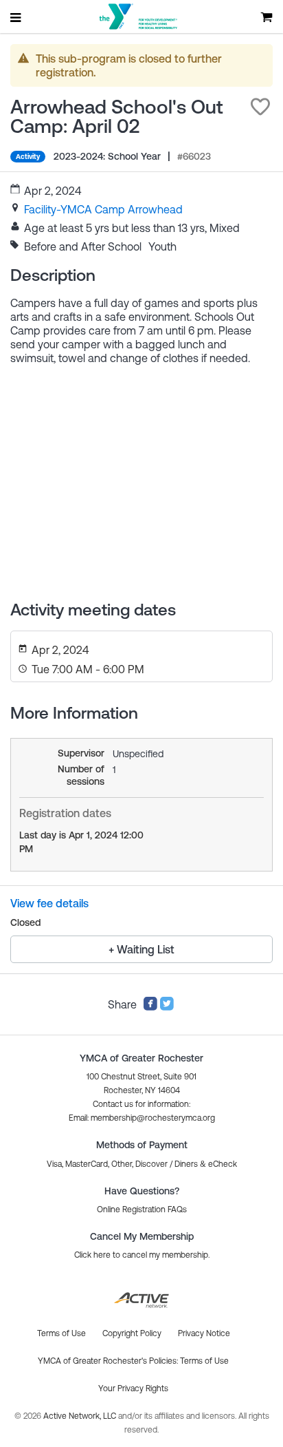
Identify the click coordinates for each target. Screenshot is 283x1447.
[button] (260, 106)
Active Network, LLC (80, 1416)
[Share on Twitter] (167, 1007)
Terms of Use (204, 1361)
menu (16, 17)
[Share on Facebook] (150, 1007)
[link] (103, 209)
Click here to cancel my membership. (142, 1255)
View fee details (49, 903)
